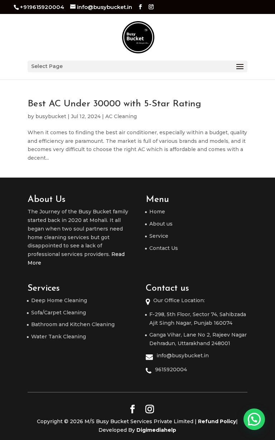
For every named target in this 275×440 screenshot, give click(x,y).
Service (158, 236)
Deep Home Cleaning (59, 300)
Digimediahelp (156, 430)
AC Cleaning (121, 116)
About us (161, 224)
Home (157, 211)
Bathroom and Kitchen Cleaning (73, 324)
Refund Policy (217, 421)
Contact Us (163, 248)
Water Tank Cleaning (58, 336)
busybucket (50, 116)
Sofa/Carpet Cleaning (58, 312)
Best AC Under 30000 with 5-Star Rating (114, 104)
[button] (254, 419)
